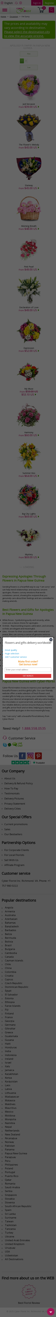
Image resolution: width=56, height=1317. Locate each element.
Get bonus (28, 676)
